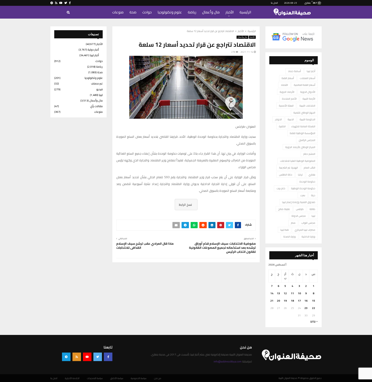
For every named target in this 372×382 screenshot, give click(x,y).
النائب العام (309, 167)
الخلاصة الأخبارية (72, 378)
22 (313, 308)
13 (278, 293)
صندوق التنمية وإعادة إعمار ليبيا (298, 202)
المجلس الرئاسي (307, 140)
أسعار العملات (307, 78)
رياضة (192, 12)
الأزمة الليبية (308, 98)
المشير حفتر (309, 153)
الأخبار (230, 12)
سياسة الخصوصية (138, 378)
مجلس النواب (308, 222)
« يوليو (314, 321)
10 (299, 293)
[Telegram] (66, 357)
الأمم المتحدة (289, 98)
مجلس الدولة (298, 215)
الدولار (278, 119)
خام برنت (280, 188)
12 (285, 293)
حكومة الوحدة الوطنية (303, 188)
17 (299, 300)
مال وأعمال (211, 12)
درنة (313, 195)
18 (292, 300)
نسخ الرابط (185, 204)
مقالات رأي (96, 106)
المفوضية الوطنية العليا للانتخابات (297, 160)
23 (305, 308)
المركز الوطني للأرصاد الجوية (300, 147)
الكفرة (282, 126)
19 (285, 300)
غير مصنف (97, 83)
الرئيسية (245, 12)
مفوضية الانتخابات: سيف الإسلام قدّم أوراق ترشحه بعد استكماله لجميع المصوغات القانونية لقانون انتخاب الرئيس (222, 248)
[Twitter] (97, 357)
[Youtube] (87, 357)
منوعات (118, 12)
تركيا (300, 174)
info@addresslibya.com (227, 361)
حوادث (147, 12)
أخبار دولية (93, 49)
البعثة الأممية (286, 105)
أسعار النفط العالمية (304, 85)
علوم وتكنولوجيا (170, 12)
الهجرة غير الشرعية (288, 167)
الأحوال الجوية (307, 91)
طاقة (312, 209)
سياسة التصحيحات (95, 378)
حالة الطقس (285, 174)
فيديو (99, 89)
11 (292, 293)
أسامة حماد (294, 71)
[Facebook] (108, 357)
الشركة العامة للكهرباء (303, 126)
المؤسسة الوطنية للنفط (302, 133)
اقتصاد (284, 85)
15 (313, 300)
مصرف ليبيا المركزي (304, 229)
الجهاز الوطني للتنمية (304, 112)
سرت (302, 195)
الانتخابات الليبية (307, 105)
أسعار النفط (288, 78)
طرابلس (300, 209)
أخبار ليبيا (311, 71)
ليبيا (313, 215)
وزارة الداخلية (308, 236)
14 (271, 293)
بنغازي (311, 174)
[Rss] (76, 357)
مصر (293, 222)
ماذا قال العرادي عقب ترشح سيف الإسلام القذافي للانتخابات (145, 245)
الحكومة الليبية (307, 119)
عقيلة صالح (284, 209)
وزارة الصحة (289, 236)
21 (271, 300)
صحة (132, 12)
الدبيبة (291, 119)
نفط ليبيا (284, 229)
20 (278, 300)
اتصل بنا (274, 3)
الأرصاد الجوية (287, 91)
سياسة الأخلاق (116, 378)
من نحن (157, 378)
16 (305, 300)
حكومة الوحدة (307, 181)
